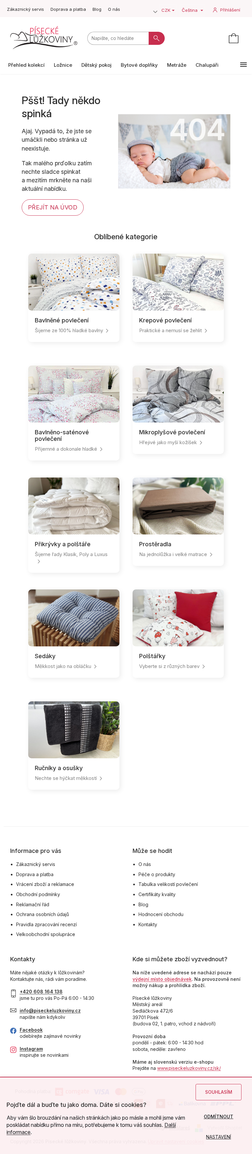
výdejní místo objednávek (162, 979)
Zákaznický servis (25, 9)
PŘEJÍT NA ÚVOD (52, 207)
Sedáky (45, 656)
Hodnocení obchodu (160, 914)
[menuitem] (26, 65)
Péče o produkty (156, 874)
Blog (97, 9)
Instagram (31, 1049)
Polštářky (152, 656)
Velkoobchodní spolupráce (45, 934)
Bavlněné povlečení (62, 320)
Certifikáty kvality (157, 894)
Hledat (157, 38)
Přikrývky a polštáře (63, 544)
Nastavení (218, 1137)
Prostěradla (155, 544)
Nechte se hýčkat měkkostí (66, 778)
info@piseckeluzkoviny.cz (50, 1010)
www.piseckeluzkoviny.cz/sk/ (189, 1068)
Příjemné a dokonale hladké (66, 449)
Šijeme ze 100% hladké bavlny (69, 330)
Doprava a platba (68, 9)
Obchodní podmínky (38, 894)
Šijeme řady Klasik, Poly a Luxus (71, 554)
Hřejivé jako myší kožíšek (168, 442)
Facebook (31, 1030)
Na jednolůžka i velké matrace (173, 554)
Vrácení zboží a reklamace (45, 884)
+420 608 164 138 (41, 991)
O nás (114, 9)
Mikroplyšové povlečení (172, 432)
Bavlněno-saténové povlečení (62, 435)
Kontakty (147, 924)
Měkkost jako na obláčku (63, 666)
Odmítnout (218, 1116)
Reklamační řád (32, 904)
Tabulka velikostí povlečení (168, 884)
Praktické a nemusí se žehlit (170, 330)
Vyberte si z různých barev (169, 666)
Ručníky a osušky (59, 768)
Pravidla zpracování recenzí (46, 924)
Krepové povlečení (165, 320)
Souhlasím (218, 1092)
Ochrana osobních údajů (42, 914)
